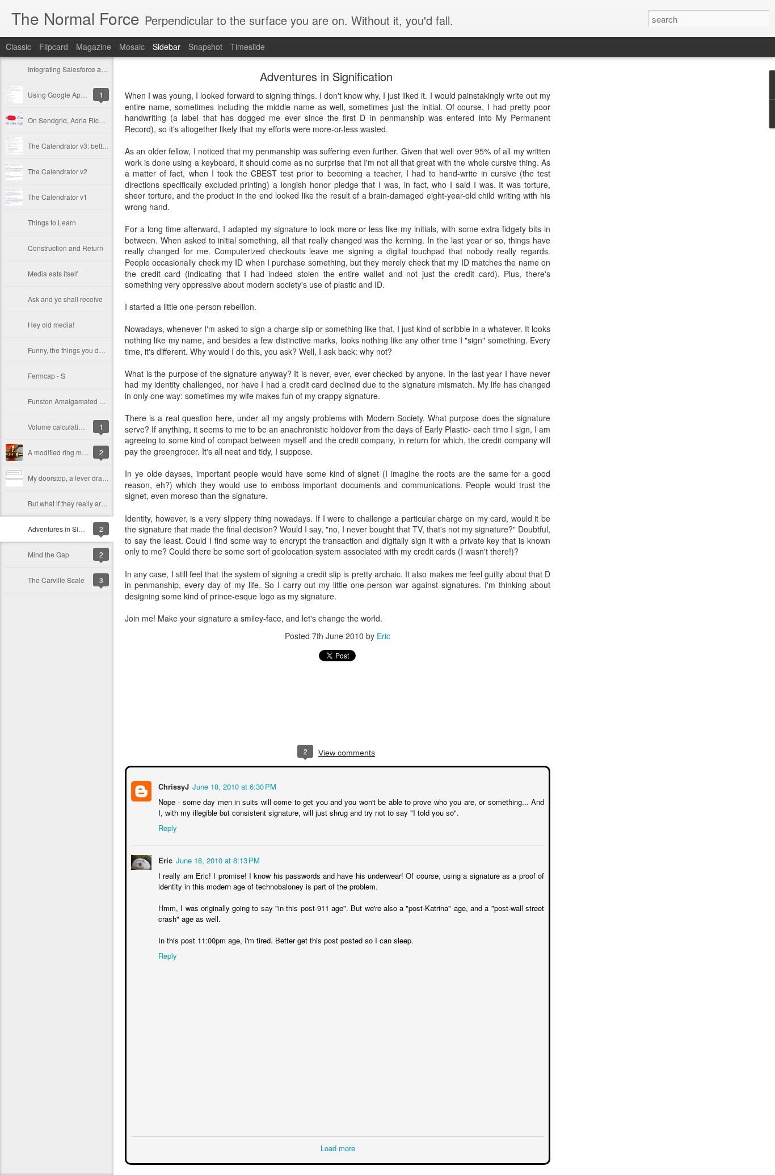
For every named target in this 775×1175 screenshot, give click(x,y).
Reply (166, 826)
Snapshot (205, 46)
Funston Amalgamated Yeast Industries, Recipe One (108, 401)
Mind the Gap (48, 554)
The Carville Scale (56, 580)
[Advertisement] (612, 252)
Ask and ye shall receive (65, 299)
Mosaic (132, 46)
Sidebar (166, 46)
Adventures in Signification (69, 529)
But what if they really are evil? (74, 503)
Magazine (93, 46)
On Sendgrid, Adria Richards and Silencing (94, 120)
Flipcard (53, 46)
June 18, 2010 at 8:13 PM (217, 859)
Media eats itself (53, 273)
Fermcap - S (46, 375)
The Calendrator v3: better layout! (79, 145)
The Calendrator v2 (57, 171)
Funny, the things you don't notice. (80, 350)
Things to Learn (52, 222)
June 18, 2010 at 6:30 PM (233, 785)
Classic (18, 46)
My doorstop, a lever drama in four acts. (88, 477)
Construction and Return (65, 248)
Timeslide (247, 46)
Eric (383, 635)
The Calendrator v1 (57, 197)
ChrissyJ (172, 785)
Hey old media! (51, 324)
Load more (338, 1147)
